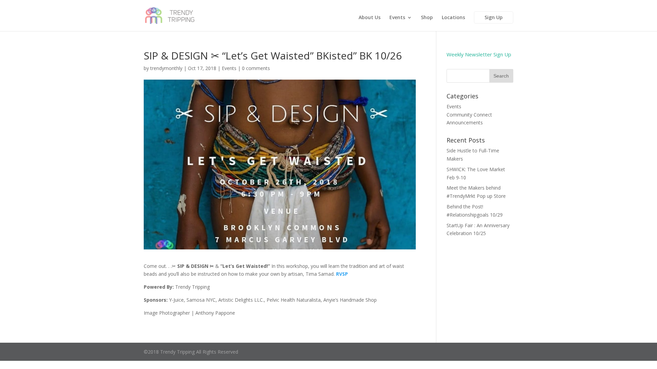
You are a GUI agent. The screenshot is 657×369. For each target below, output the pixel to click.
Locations (453, 17)
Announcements (465, 122)
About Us (370, 17)
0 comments (256, 68)
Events (397, 17)
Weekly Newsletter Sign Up (479, 54)
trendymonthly (166, 68)
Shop (427, 17)
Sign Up (494, 17)
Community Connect (469, 114)
